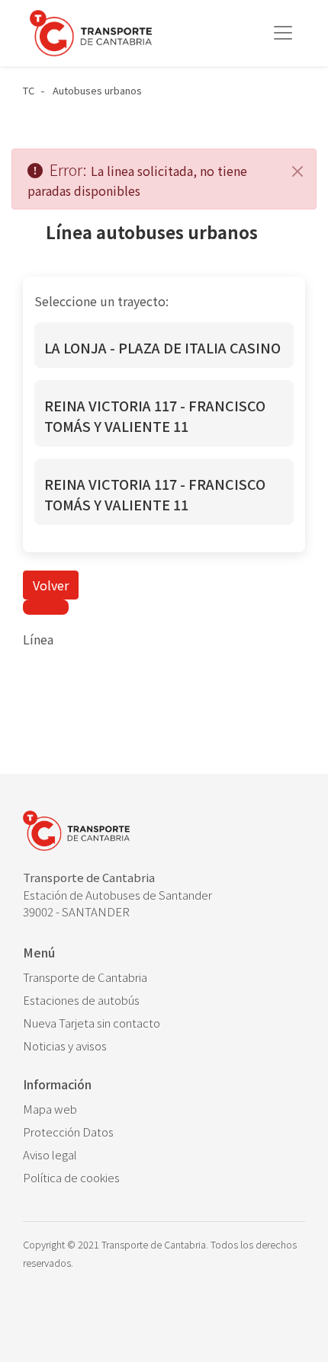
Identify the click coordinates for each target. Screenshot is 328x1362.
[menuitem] (164, 977)
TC (28, 90)
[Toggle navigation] (283, 33)
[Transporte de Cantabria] (91, 33)
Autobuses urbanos (97, 90)
